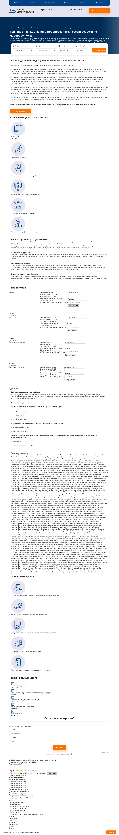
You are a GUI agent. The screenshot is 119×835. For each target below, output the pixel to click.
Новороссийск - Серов (55, 548)
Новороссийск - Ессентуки (75, 486)
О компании (49, 3)
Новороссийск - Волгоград (56, 472)
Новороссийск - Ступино (43, 554)
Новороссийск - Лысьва (34, 511)
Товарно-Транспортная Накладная (22, 706)
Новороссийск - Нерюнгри (62, 521)
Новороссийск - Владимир (38, 472)
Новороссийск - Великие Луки (93, 468)
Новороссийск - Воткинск (19, 476)
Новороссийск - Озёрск (67, 531)
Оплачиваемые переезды (17, 781)
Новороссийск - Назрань (64, 519)
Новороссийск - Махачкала (45, 513)
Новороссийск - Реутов (41, 540)
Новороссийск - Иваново (36, 490)
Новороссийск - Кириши (36, 498)
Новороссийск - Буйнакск (75, 468)
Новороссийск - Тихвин (73, 556)
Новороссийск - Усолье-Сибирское (94, 560)
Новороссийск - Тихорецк (89, 556)
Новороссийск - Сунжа (58, 554)
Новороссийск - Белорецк (85, 463)
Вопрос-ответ (13, 824)
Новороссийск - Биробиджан (95, 464)
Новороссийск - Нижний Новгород (71, 523)
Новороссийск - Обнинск (34, 531)
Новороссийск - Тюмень (22, 560)
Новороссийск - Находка (25, 521)
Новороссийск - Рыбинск (36, 542)
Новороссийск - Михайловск (20, 517)
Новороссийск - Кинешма (19, 498)
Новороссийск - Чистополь (69, 568)
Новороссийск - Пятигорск (70, 539)
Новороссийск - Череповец (90, 566)
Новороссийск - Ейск (84, 484)
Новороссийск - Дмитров (59, 482)
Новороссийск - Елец (43, 486)
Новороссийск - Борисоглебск (54, 466)
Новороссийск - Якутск (73, 572)
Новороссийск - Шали (25, 570)
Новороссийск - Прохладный (20, 539)
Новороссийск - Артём (35, 459)
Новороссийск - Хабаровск (20, 564)
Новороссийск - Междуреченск (79, 513)
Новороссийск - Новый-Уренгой (61, 529)
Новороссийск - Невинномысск (43, 521)
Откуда (17, 46)
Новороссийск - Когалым (72, 500)
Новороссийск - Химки (75, 564)
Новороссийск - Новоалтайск (20, 525)
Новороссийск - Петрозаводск (83, 535)
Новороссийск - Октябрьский (84, 531)
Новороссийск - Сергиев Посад (37, 548)
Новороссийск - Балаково (24, 461)
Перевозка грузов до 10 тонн (18, 789)
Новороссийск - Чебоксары (37, 566)
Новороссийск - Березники (44, 464)
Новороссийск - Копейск (35, 501)
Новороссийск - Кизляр (81, 496)
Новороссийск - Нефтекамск (80, 521)
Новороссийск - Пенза (31, 535)
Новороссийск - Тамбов (43, 556)
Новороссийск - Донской (19, 484)
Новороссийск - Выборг (54, 476)
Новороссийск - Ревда (26, 540)
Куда (39, 46)
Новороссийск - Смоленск (68, 550)
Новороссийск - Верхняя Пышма (44, 470)
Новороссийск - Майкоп (28, 513)
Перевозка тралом (15, 799)
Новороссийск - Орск (70, 533)
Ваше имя (12, 729)
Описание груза (73, 292)
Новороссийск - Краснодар (28, 503)
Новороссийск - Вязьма (84, 476)
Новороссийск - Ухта (67, 562)
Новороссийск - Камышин (91, 494)
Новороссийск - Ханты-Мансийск (39, 564)
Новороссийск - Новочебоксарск (88, 527)
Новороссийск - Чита (85, 568)
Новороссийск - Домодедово (96, 482)
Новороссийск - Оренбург (33, 533)
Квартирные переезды (16, 777)
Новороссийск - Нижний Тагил (92, 523)
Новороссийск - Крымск (44, 505)
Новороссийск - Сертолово (89, 548)
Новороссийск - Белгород (19, 463)
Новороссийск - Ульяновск (55, 560)
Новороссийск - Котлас (83, 501)
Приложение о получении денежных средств (25, 700)
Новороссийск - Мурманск (87, 517)
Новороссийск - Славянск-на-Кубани (48, 550)
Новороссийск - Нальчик (80, 519)
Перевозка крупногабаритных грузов (21, 795)
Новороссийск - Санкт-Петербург (43, 544)
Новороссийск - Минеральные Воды (38, 515)
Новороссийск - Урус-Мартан (73, 560)
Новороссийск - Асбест (69, 459)
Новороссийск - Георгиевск (38, 478)
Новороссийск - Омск (101, 531)
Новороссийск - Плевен (37, 537)
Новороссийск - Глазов (54, 478)
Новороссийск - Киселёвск (87, 498)
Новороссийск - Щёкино (69, 570)
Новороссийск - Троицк (56, 558)
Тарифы (32, 3)
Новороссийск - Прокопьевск (89, 537)
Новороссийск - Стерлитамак (25, 554)
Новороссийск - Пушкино (53, 539)
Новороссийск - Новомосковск (81, 525)
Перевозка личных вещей (17, 775)
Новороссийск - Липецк (80, 509)
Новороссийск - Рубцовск (19, 542)
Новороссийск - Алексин (68, 455)
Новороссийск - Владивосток (98, 470)
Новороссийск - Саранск (62, 544)
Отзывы (66, 3)
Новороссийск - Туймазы (87, 558)
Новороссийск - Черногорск (37, 568)
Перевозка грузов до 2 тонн (18, 783)
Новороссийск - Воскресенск (91, 474)
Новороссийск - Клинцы (41, 500)
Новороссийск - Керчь (66, 496)
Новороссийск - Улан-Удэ (38, 560)
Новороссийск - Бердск (27, 464)
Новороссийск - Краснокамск (67, 503)
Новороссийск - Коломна (88, 500)
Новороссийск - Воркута (58, 474)
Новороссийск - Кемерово (50, 496)
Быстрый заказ (20, 111)
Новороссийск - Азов (33, 455)
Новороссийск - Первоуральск (48, 535)
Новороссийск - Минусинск (58, 515)
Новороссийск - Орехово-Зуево (52, 533)
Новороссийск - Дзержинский (20, 482)
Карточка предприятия (18, 686)
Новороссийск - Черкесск (19, 568)
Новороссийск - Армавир (95, 457)
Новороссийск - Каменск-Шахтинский (71, 494)
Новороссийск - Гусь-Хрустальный (60, 480)
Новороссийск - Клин (26, 500)
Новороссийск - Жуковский (38, 488)
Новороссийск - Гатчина (100, 476)
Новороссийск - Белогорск (68, 463)
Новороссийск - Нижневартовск (30, 523)
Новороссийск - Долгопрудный (77, 482)
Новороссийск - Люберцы (68, 511)
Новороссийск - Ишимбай (55, 492)
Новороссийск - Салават (68, 542)
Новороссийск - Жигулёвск (20, 488)
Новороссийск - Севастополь (54, 546)
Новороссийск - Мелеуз (96, 513)
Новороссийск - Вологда (27, 474)
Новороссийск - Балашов (58, 461)
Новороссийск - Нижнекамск (50, 523)
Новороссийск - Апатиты (62, 457)
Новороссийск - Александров (50, 455)
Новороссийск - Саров (18, 546)
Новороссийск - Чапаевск (19, 566)
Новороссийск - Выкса (69, 476)
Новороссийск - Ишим (40, 492)
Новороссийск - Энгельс (44, 572)
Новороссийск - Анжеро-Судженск (42, 457)
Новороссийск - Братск (88, 466)
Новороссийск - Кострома (67, 501)
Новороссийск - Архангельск (52, 459)
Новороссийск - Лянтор (84, 511)
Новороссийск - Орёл (18, 533)
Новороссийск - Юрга (59, 572)
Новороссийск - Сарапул (78, 544)
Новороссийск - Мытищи (24, 519)
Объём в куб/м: (82, 46)
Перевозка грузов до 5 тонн (18, 787)
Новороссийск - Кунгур (18, 507)
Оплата (82, 3)
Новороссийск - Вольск (42, 474)
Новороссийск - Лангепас (95, 507)
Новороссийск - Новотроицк (49, 527)
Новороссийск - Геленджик (20, 478)
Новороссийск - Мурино (71, 517)
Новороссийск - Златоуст (19, 490)
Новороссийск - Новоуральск (68, 527)
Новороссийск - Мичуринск (38, 517)
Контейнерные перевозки (17, 779)
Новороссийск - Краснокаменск (47, 503)
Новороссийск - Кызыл (62, 507)
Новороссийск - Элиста (28, 572)
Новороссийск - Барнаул (75, 461)
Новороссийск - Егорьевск (68, 484)
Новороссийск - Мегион (61, 513)
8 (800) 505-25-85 (48, 10)
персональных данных (65, 754)
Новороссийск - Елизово (58, 486)
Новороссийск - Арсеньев (19, 459)
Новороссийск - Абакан (19, 455)
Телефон (71, 299)
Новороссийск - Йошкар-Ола (73, 492)
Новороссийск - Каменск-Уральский (47, 494)
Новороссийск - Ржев (56, 540)
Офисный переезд (15, 812)
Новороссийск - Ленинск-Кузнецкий (41, 509)
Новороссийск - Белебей (36, 463)
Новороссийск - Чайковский (91, 564)
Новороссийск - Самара (24, 544)
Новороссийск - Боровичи (72, 466)
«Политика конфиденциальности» (28, 832)
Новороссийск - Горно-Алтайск (72, 478)
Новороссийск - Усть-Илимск (37, 562)
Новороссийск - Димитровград (40, 482)
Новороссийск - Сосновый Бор (49, 552)
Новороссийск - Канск (18, 496)
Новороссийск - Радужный (87, 539)
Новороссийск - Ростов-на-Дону (89, 540)
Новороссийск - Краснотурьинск (87, 503)
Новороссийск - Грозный (90, 478)
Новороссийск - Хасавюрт (59, 564)
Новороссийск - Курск (48, 507)
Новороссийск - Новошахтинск (41, 529)
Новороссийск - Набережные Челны (44, 519)
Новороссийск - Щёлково (85, 570)
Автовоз (11, 801)
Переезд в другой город (16, 802)
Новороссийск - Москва (55, 517)
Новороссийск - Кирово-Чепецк (68, 498)
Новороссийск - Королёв (51, 501)
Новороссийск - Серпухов (71, 548)
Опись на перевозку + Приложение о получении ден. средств (31, 693)
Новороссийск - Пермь (65, 535)
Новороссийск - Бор (38, 466)
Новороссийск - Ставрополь (82, 552)
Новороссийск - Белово (52, 463)
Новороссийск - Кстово (59, 505)
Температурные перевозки (17, 793)
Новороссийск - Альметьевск (85, 455)
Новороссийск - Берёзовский (62, 464)
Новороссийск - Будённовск (42, 468)
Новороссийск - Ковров (56, 500)
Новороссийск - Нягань (18, 531)
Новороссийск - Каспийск (34, 496)
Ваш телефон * (14, 737)
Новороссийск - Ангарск (23, 457)
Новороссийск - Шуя (54, 570)
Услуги (16, 3)
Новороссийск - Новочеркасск (21, 529)
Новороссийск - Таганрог (27, 556)
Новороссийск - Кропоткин (27, 505)
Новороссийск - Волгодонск (74, 472)
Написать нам (52, 773)
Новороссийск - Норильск (96, 529)
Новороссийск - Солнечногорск (29, 552)
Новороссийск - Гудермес (25, 480)
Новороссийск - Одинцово (51, 531)
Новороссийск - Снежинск (85, 550)
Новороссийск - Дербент (79, 480)
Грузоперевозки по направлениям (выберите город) (26, 814)
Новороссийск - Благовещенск (21, 466)
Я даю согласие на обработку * (59, 754)
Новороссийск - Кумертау (91, 505)
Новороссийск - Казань (90, 492)
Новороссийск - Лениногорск (20, 509)
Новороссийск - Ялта (88, 572)
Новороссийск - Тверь (58, 556)
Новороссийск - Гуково (41, 480)
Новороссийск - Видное (63, 470)
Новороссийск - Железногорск (93, 486)
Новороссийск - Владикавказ (20, 472)
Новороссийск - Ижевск (70, 490)
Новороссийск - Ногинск (80, 529)
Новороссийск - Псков (37, 539)
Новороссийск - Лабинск (78, 507)
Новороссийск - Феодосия (82, 562)
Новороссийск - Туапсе (71, 558)
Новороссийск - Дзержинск (96, 480)
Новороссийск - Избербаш (87, 490)
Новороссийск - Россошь (71, 540)
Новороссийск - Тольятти (25, 558)
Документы (12, 820)
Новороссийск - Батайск (91, 461)
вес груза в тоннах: (66, 46)
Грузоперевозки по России (17, 808)
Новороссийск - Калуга (28, 494)
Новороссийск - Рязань (52, 542)
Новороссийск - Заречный (55, 488)
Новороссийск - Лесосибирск (62, 509)
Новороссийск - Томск (41, 558)
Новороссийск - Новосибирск (30, 527)
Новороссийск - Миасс (18, 515)
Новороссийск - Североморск (95, 546)
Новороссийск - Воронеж (74, 474)
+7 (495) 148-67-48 (74, 10)
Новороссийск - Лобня (18, 511)
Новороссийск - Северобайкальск (75, 546)
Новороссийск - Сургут (73, 554)
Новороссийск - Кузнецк (75, 505)
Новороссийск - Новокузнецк (39, 525)
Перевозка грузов (14, 804)
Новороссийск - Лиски (95, 509)
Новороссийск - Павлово (85, 533)
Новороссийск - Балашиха (41, 461)
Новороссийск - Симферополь (26, 550)
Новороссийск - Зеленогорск (73, 488)
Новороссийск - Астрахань (85, 459)
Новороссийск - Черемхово (73, 566)
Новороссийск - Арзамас (78, 457)
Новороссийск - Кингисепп (97, 496)
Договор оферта (16, 713)
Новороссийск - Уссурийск (19, 562)
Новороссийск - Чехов (53, 568)
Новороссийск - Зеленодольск (92, 488)
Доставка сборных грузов (17, 810)
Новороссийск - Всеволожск (37, 476)
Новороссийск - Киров (51, 498)
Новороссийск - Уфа (54, 562)
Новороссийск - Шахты (40, 570)
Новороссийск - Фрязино (99, 562)
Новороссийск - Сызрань (89, 554)
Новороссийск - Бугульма (24, 468)
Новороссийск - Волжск (91, 472)
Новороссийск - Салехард (84, 542)
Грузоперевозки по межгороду (19, 806)
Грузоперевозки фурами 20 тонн (19, 791)
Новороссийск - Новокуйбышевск (60, 525)
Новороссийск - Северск (19, 548)
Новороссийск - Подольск (53, 537)
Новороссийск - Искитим (25, 492)
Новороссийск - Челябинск (55, 566)
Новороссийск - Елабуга (28, 486)
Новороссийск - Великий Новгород (22, 470)
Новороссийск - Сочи (66, 552)
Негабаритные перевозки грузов (19, 797)
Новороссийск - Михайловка (92, 515)
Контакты (99, 3)
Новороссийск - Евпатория (51, 484)
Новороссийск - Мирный (75, 515)
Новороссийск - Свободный (35, 546)
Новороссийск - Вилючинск (80, 470)
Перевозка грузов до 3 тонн (18, 785)
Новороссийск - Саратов (94, 544)
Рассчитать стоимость (99, 10)
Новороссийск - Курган (33, 507)
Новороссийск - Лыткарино (51, 511)
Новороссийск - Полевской (71, 537)
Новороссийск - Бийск (79, 464)
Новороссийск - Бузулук (59, 468)
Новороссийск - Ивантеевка (53, 490)
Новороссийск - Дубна (34, 484)
